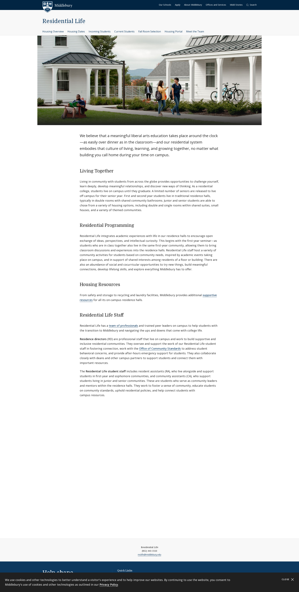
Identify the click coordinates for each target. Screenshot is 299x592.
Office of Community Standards (160, 348)
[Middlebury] (57, 5)
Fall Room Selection (149, 31)
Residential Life (63, 21)
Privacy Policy (109, 584)
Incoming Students (100, 31)
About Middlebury (193, 4)
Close (286, 579)
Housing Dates (76, 31)
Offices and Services (216, 4)
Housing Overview (53, 31)
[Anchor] (116, 170)
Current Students (124, 31)
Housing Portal (173, 31)
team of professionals (123, 325)
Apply (177, 4)
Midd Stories (236, 4)
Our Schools (165, 4)
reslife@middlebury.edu (149, 554)
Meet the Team (195, 31)
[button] (251, 5)
